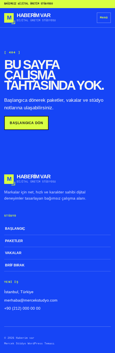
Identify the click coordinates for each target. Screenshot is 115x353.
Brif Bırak (15, 265)
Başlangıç (15, 229)
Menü (104, 17)
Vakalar (13, 253)
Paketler (14, 241)
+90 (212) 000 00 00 (22, 308)
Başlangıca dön (26, 123)
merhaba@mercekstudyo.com (31, 300)
